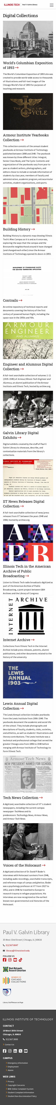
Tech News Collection (20, 797)
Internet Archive (16, 640)
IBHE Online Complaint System (20, 1089)
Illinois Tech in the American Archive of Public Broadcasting (27, 571)
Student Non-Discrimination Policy (22, 1096)
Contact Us (9, 1044)
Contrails (10, 300)
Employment (13, 1066)
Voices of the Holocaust (22, 865)
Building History (16, 229)
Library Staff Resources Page (13, 1002)
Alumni (10, 1070)
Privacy (11, 1081)
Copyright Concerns (16, 1085)
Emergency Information (18, 1063)
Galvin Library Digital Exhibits (21, 435)
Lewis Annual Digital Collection (20, 706)
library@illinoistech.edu (18, 950)
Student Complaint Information (21, 1092)
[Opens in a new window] (28, 969)
